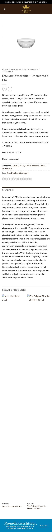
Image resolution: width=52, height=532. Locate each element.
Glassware (7, 72)
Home (5, 69)
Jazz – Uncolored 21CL (12, 506)
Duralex (15, 166)
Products (16, 69)
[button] (4, 9)
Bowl (8, 173)
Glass (27, 166)
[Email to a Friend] (19, 179)
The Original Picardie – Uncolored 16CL (37, 507)
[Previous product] (10, 89)
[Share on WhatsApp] (4, 179)
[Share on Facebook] (9, 179)
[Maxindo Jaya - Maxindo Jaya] (26, 9)
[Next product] (4, 89)
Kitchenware (31, 69)
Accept (43, 526)
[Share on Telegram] (29, 179)
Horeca (42, 166)
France (21, 166)
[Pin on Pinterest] (24, 179)
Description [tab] (8, 190)
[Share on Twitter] (14, 179)
